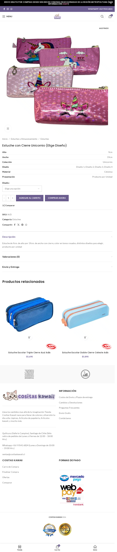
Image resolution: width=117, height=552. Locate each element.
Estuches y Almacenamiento (24, 139)
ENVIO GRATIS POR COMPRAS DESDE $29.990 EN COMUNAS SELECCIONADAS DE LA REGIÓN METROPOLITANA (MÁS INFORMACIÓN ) (58, 3)
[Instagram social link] (8, 9)
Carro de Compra (10, 466)
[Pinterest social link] (22, 225)
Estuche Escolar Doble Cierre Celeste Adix (85, 352)
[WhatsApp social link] (11, 9)
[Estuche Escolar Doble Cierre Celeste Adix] (85, 314)
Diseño (5, 183)
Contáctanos (65, 418)
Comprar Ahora (57, 198)
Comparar (7, 482)
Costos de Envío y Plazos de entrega (75, 397)
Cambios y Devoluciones (70, 402)
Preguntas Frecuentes (69, 407)
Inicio (5, 139)
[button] (29, 337)
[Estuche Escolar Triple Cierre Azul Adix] (29, 314)
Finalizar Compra (10, 472)
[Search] (102, 16)
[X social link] (18, 225)
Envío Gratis (65, 413)
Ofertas (5, 477)
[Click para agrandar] (8, 128)
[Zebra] (29, 374)
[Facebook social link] (4, 9)
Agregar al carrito (29, 198)
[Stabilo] (85, 374)
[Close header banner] (111, 3)
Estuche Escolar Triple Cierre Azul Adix (29, 352)
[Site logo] (57, 16)
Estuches (45, 139)
